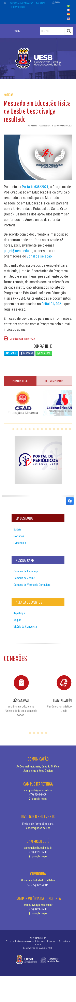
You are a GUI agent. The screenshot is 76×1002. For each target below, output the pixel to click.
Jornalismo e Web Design (38, 770)
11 (54, 429)
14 (66, 429)
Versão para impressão (22, 339)
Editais (17, 529)
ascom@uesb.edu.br (38, 828)
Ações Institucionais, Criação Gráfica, (38, 766)
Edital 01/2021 (52, 304)
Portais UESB (20, 381)
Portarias (19, 536)
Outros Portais (54, 381)
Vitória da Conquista (25, 626)
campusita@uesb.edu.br (38, 790)
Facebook (27, 353)
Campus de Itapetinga (26, 571)
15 (70, 429)
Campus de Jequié (24, 578)
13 (62, 429)
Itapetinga (19, 613)
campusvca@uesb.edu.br (38, 904)
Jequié (17, 620)
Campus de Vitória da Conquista (32, 584)
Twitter (12, 353)
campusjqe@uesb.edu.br (38, 847)
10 (50, 429)
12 (58, 429)
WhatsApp (45, 353)
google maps (39, 798)
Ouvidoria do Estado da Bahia (38, 880)
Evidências (20, 542)
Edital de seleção (39, 256)
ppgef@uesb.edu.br (18, 251)
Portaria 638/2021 (35, 187)
